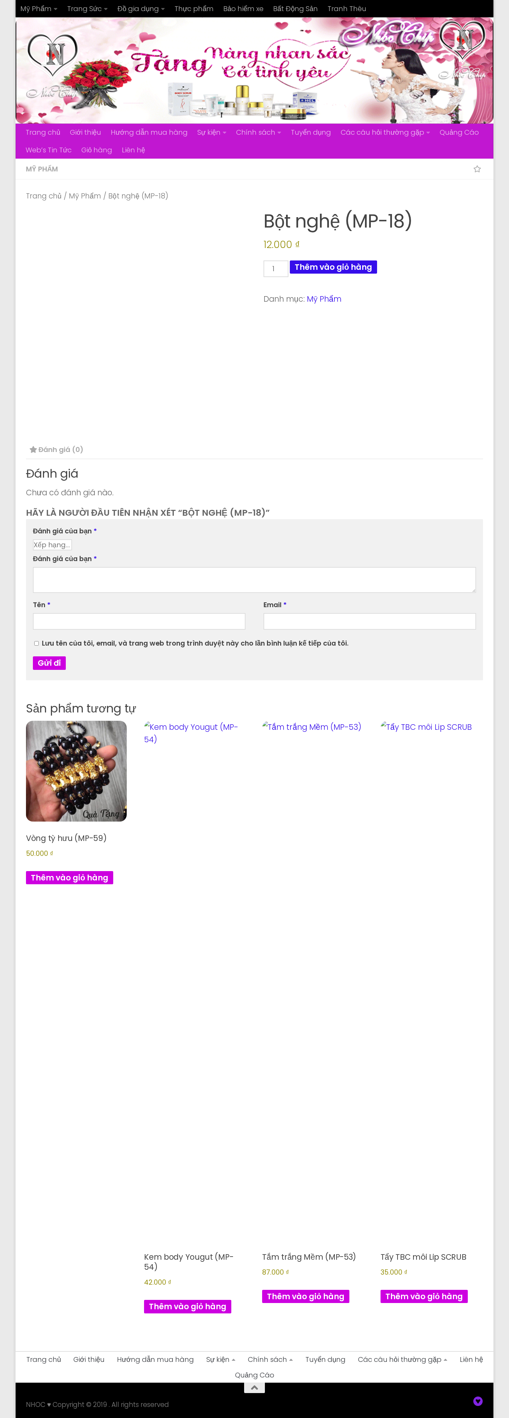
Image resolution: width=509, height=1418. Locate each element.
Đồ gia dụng (138, 9)
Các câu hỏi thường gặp (382, 132)
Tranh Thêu (347, 9)
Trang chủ (43, 132)
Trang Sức (84, 9)
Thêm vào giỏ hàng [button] (69, 877)
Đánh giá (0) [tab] (60, 449)
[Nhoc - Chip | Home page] (52, 65)
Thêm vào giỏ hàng (333, 267)
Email (275, 605)
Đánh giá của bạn (65, 531)
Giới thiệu (85, 132)
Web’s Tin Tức (49, 150)
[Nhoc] (478, 1401)
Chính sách (255, 132)
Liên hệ (133, 150)
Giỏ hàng (96, 150)
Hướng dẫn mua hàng (149, 132)
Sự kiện (209, 132)
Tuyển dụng (311, 132)
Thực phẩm (194, 9)
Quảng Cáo (459, 132)
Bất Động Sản (295, 9)
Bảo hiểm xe (243, 9)
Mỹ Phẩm (36, 9)
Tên (42, 605)
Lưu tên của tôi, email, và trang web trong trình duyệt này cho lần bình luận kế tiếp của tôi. (195, 643)
